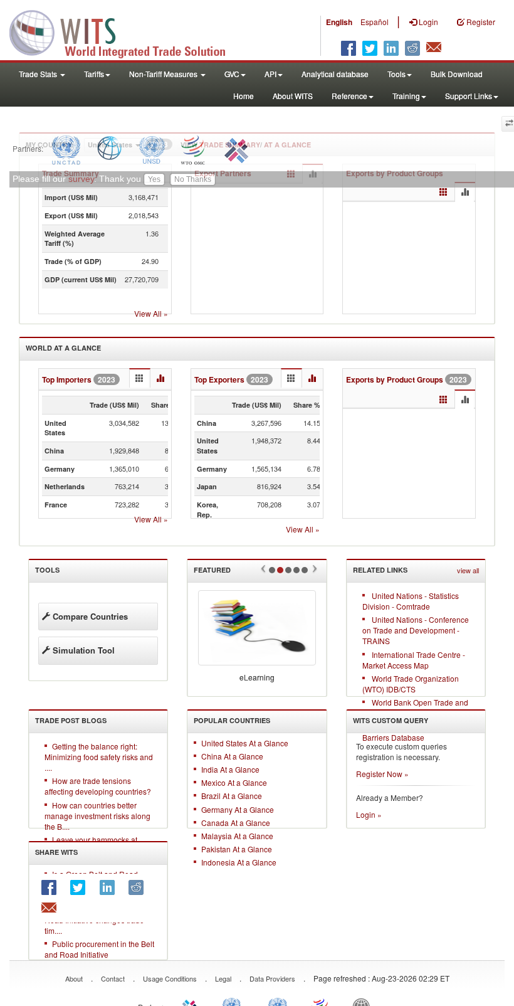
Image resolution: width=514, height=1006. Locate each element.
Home (243, 95)
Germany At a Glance (237, 809)
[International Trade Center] (235, 148)
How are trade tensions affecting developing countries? (98, 786)
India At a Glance (230, 769)
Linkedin (111, 887)
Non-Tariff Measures (164, 73)
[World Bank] (109, 148)
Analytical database (335, 73)
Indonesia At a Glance (238, 862)
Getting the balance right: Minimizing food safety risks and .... (99, 757)
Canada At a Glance (235, 822)
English (339, 22)
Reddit (139, 887)
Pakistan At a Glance (236, 849)
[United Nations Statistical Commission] (152, 148)
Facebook (52, 887)
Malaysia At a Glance (237, 835)
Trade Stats (39, 73)
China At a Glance (232, 756)
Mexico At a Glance (234, 782)
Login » (369, 814)
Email (52, 908)
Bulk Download (457, 73)
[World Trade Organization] (194, 148)
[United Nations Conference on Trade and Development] (64, 148)
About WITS (293, 95)
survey (81, 179)
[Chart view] (464, 192)
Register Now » (382, 773)
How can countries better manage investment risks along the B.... (97, 816)
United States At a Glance (244, 743)
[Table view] (443, 192)
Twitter (81, 887)
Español (374, 21)
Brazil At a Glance (231, 795)
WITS (125, 31)
